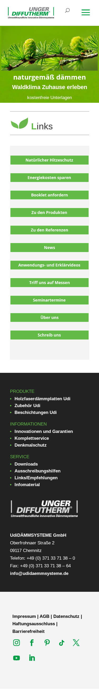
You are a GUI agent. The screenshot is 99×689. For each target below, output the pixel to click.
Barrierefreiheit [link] (28, 631)
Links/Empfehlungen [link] (36, 477)
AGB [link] (44, 616)
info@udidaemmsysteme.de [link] (39, 573)
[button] (89, 16)
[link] (31, 12)
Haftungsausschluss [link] (33, 623)
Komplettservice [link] (32, 438)
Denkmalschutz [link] (31, 445)
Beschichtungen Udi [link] (36, 412)
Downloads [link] (26, 464)
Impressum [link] (24, 616)
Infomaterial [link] (27, 484)
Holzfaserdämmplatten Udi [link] (42, 398)
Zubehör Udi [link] (27, 405)
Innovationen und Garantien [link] (44, 431)
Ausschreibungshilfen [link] (37, 470)
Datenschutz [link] (66, 616)
